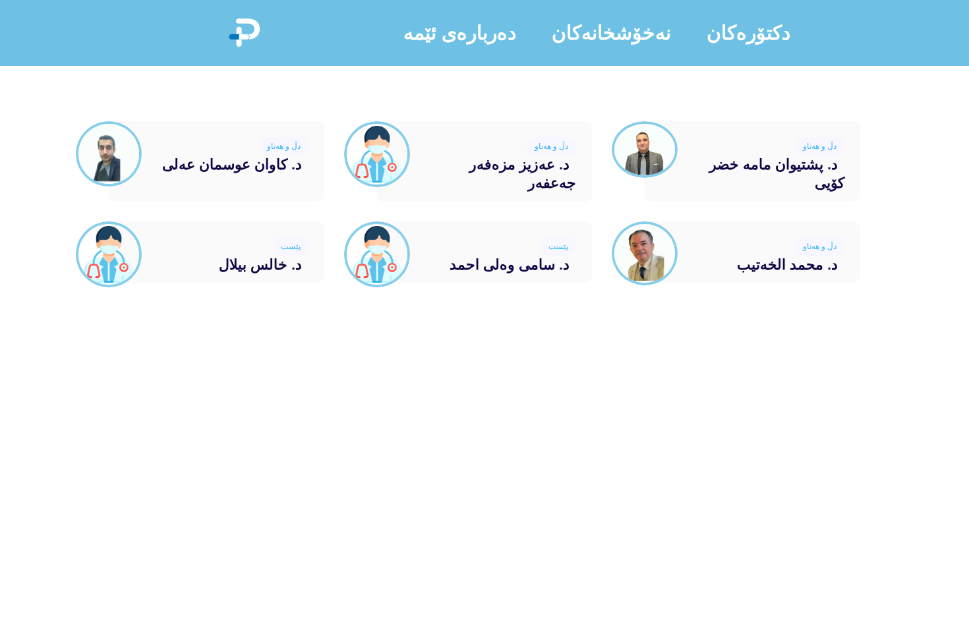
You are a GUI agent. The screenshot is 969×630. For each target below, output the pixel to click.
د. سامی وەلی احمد (510, 264)
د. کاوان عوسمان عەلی (232, 164)
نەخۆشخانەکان (611, 32)
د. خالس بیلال (260, 264)
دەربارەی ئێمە (459, 32)
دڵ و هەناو (820, 146)
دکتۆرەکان (748, 32)
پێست (558, 246)
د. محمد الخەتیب (787, 264)
